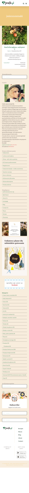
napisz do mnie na (9, 144)
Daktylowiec (6, 153)
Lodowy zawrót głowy (8, 156)
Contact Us (5, 207)
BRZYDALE (5, 195)
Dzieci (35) (5, 301)
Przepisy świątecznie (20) (9, 352)
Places (4, 211)
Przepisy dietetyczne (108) (9, 349)
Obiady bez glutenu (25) (8, 327)
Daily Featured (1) (7, 298)
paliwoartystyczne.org (8, 191)
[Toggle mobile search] (23, 3)
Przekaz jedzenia (7, 184)
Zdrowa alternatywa (8, 181)
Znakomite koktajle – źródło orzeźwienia (13, 168)
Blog (4, 204)
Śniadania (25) (7, 346)
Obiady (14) (5, 324)
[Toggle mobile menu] (26, 3)
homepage (5, 201)
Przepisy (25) (6, 343)
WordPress (20, 465)
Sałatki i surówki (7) (7, 359)
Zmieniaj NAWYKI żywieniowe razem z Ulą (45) (14, 375)
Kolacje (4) (5, 321)
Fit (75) (4, 311)
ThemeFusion (22, 463)
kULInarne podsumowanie (9, 162)
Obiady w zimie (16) (7, 330)
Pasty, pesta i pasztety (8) (9, 333)
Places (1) (5, 336)
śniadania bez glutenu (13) (9, 362)
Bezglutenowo (6, 165)
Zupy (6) (5, 378)
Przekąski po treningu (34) (9, 340)
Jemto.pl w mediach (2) (8, 314)
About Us (5, 198)
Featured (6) (6, 308)
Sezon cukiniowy (7, 175)
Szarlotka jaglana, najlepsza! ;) (14, 34)
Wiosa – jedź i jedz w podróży (10, 159)
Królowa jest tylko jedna (9, 178)
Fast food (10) (6, 305)
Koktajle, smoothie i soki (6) (9, 317)
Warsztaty (5, 217)
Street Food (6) (6, 365)
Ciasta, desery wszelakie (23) (10, 295)
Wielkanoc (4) (6, 372)
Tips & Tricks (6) (7, 368)
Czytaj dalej (6, 62)
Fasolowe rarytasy (7, 172)
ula (10, 51)
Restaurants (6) (6, 356)
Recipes (5, 214)
